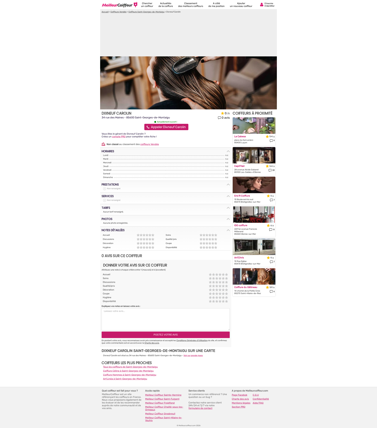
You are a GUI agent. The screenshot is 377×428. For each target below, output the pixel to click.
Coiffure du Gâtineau (245, 287)
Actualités (165, 5)
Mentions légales (241, 402)
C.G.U (256, 395)
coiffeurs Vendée (149, 144)
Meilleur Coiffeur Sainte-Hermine (163, 395)
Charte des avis (151, 343)
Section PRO (238, 406)
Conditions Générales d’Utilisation (192, 340)
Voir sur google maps (193, 355)
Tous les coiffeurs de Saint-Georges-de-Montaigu (130, 366)
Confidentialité (261, 399)
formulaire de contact (200, 408)
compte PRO (119, 136)
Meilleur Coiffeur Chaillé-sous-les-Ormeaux (164, 408)
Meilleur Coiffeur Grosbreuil (160, 413)
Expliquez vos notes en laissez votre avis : (121, 306)
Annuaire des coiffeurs (119, 4)
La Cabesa (240, 136)
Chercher (147, 5)
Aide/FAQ (258, 402)
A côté (216, 5)
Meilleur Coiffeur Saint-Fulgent (162, 399)
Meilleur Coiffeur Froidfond (160, 402)
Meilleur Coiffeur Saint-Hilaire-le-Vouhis (163, 419)
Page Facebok (239, 395)
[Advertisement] (188, 35)
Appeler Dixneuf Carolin (168, 127)
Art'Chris (239, 257)
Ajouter (241, 5)
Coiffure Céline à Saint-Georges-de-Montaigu (128, 370)
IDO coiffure (240, 225)
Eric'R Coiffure (242, 195)
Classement (190, 5)
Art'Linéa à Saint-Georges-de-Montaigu (125, 378)
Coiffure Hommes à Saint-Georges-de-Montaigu (129, 374)
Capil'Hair (239, 166)
